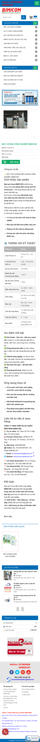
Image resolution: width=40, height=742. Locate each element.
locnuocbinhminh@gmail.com (23, 679)
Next (34, 137)
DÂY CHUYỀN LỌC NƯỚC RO (13, 35)
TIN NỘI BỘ (25, 692)
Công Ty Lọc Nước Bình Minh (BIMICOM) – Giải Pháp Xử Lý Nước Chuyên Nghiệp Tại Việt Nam (10, 701)
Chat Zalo (34, 738)
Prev (34, 110)
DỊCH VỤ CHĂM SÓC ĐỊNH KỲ (13, 76)
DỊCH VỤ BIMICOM (10, 60)
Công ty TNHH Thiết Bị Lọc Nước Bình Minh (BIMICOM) (10, 691)
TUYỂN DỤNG (26, 695)
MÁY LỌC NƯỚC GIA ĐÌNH (12, 27)
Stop (37, 107)
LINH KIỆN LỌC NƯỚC (11, 43)
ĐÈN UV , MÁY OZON (11, 56)
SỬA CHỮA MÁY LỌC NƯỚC (13, 72)
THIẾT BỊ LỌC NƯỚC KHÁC (13, 52)
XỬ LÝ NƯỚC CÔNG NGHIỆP (13, 31)
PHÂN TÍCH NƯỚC (10, 84)
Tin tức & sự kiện (28, 686)
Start (35, 107)
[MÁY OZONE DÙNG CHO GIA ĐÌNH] (10, 540)
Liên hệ (5, 707)
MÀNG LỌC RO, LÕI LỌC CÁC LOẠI (15, 39)
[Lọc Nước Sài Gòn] (20, 11)
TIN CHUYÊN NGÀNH (28, 689)
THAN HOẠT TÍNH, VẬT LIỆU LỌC (15, 47)
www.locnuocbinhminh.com (23, 456)
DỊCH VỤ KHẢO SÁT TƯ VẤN (13, 80)
